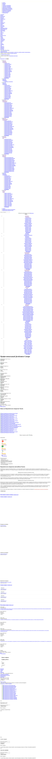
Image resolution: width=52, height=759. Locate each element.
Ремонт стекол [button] (27, 339)
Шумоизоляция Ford (8, 122)
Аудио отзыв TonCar (3, 600)
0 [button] (0, 56)
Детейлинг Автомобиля (6, 5)
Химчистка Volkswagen (8, 90)
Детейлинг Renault (7, 66)
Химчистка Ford (7, 87)
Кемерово (2, 23)
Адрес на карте (3, 681)
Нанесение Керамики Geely (9, 167)
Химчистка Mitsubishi (8, 93)
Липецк (1, 27)
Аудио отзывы (3, 496)
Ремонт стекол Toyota (8, 196)
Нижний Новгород (3, 29)
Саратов (1, 38)
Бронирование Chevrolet (28, 261)
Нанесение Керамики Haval (9, 171)
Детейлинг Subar (7, 75)
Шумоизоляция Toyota (8, 124)
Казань (1, 21)
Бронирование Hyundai (8, 103)
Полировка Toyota (7, 179)
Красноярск (2, 26)
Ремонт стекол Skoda (8, 197)
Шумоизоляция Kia (7, 120)
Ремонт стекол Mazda (8, 204)
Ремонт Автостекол (5, 11)
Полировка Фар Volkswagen (9, 144)
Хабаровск (2, 46)
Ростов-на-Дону (3, 35)
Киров (1, 24)
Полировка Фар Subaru (8, 151)
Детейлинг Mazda (7, 74)
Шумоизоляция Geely (8, 133)
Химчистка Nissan (7, 91)
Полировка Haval (7, 187)
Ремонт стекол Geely (28, 353)
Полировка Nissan (7, 182)
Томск (1, 41)
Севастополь (2, 39)
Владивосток (2, 16)
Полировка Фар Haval (28, 301)
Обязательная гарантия (6, 54)
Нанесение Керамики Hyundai (9, 158)
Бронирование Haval (8, 115)
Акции (1, 670)
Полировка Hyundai (7, 176)
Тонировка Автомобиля (6, 6)
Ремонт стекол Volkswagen (9, 198)
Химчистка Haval (7, 98)
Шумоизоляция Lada (8, 130)
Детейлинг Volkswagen (8, 68)
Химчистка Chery (7, 97)
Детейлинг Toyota (28, 221)
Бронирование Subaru (8, 114)
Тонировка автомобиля (4, 674)
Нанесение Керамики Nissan (9, 163)
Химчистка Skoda (7, 89)
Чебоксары (2, 47)
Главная (3, 2)
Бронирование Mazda (8, 113)
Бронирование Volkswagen (9, 108)
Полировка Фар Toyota (8, 142)
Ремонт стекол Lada (7, 202)
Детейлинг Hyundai (7, 64)
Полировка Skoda (7, 180)
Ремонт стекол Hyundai (28, 341)
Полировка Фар (5, 12)
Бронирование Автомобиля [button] (27, 253)
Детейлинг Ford (7, 65)
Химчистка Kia (7, 85)
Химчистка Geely (7, 95)
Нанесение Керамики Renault (9, 160)
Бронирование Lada (7, 111)
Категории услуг (3, 58)
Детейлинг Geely (28, 231)
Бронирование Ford (7, 104)
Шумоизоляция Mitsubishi (8, 129)
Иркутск (1, 20)
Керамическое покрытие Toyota (7, 210)
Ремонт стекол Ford (28, 342)
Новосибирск (2, 30)
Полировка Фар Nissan (8, 145)
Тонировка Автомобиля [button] (27, 234)
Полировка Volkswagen (8, 181)
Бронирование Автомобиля (7, 8)
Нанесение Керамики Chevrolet (9, 164)
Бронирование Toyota (8, 106)
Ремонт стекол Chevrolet (8, 200)
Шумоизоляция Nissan (8, 127)
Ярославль (2, 49)
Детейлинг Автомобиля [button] (27, 216)
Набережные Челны (3, 28)
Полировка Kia (7, 175)
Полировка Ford (7, 177)
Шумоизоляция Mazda (8, 131)
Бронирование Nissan (28, 260)
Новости (1, 669)
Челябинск (2, 48)
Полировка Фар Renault (28, 291)
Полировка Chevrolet (8, 183)
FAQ (1, 671)
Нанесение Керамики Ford (9, 159)
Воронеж (2, 18)
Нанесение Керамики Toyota (9, 161)
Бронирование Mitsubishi (8, 110)
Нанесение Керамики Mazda (9, 168)
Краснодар (2, 25)
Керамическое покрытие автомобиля (8, 209)
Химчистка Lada (7, 94)
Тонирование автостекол (13, 55)
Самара (1, 37)
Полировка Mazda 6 (3, 525)
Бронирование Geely (8, 116)
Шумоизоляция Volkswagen (9, 126)
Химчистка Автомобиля (6, 7)
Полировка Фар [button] (27, 288)
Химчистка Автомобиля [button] (27, 236)
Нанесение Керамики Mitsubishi (9, 165)
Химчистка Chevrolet (8, 92)
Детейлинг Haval (7, 76)
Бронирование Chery (8, 112)
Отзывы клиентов (13, 53)
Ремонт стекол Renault (8, 195)
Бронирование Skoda (8, 107)
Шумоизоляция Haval (8, 134)
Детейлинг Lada (7, 72)
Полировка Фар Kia (7, 139)
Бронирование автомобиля (5, 675)
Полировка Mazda (7, 186)
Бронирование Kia (7, 102)
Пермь (1, 34)
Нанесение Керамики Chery (9, 170)
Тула (1, 42)
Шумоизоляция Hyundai (8, 121)
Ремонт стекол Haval (28, 352)
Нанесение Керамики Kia (8, 157)
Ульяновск (2, 44)
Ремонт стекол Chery (8, 203)
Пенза (1, 33)
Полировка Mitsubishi (28, 332)
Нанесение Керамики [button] (27, 305)
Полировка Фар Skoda (8, 143)
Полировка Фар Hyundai (8, 140)
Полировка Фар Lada (8, 148)
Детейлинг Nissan (7, 69)
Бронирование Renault (8, 105)
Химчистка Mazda (7, 96)
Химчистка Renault (28, 240)
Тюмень (1, 43)
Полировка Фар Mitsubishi (9, 147)
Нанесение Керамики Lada (9, 166)
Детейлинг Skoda (7, 67)
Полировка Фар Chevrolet (8, 146)
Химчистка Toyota (28, 241)
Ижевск (1, 19)
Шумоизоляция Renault (8, 123)
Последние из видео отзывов (6, 494)
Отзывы (3, 4)
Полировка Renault (7, 178)
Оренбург (2, 32)
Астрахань (2, 14)
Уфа (1, 45)
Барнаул (1, 15)
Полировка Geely (7, 188)
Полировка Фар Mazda (8, 150)
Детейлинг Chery (7, 73)
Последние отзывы (4, 604)
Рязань (1, 36)
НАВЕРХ (2, 672)
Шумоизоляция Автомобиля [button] (27, 270)
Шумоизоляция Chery (28, 281)
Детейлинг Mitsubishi (8, 71)
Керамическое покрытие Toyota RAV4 (5, 582)
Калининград (2, 22)
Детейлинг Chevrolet (8, 70)
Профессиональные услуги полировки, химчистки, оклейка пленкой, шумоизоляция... (15, 52)
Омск (1, 31)
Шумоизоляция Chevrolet (8, 128)
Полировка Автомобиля (6, 10)
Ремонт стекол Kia (7, 193)
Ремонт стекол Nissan (8, 199)
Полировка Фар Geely (8, 152)
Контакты (4, 3)
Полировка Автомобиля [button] (27, 322)
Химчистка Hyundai (7, 86)
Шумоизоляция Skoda (8, 125)
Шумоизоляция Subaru (8, 132)
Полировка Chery (7, 185)
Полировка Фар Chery (8, 149)
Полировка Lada (7, 184)
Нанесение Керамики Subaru (9, 169)
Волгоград (2, 17)
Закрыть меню (27, 1)
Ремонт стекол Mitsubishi (8, 201)
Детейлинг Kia (7, 63)
